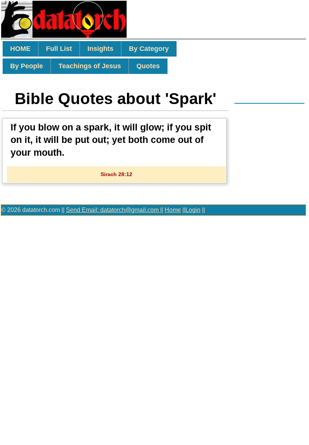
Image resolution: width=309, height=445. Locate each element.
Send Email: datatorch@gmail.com (113, 210)
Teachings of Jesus (89, 66)
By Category (149, 48)
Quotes (148, 66)
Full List (59, 48)
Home (173, 210)
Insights (100, 48)
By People (26, 66)
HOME (20, 48)
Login (192, 210)
